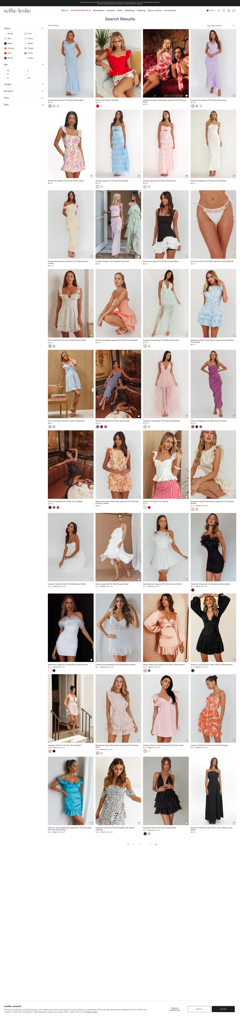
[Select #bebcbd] (54, 346)
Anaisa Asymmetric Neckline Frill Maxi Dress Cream (68, 262)
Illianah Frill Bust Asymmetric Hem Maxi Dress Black (211, 829)
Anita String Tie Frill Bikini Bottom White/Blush (212, 261)
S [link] (27, 70)
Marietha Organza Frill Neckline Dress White (68, 665)
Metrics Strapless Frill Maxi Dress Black (65, 501)
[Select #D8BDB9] (196, 509)
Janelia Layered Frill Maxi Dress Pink (159, 181)
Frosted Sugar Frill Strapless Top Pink (112, 261)
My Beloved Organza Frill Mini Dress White (162, 584)
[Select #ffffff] (196, 590)
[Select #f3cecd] (101, 187)
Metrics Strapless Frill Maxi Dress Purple (208, 421)
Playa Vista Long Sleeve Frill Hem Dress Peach (164, 665)
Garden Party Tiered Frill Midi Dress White (67, 584)
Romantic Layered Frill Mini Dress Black (161, 261)
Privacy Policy (92, 1012)
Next (156, 844)
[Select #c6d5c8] (145, 346)
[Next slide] (92, 63)
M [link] (8, 74)
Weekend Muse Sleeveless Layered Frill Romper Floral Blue (212, 341)
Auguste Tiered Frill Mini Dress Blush (64, 745)
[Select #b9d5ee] (97, 187)
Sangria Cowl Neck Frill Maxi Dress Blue (66, 100)
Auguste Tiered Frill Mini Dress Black (159, 828)
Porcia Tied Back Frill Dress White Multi (66, 181)
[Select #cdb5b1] (50, 751)
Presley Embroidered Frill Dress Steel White (116, 665)
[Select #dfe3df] (101, 106)
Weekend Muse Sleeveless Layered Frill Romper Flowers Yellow (117, 502)
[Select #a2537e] (105, 426)
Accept (223, 1009)
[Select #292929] (192, 590)
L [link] (27, 74)
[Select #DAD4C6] (192, 509)
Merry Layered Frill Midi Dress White (112, 584)
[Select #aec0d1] (50, 106)
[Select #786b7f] (97, 426)
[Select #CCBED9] (54, 106)
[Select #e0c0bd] (149, 346)
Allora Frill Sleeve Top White (155, 501)
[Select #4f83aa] (149, 670)
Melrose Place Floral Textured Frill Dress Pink (163, 745)
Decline (199, 1009)
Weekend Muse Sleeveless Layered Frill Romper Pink (117, 746)
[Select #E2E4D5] (149, 751)
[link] (13, 34)
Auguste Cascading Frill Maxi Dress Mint (161, 340)
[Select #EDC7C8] (145, 751)
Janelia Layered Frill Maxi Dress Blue (112, 181)
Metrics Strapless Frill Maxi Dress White (208, 181)
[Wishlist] (223, 10)
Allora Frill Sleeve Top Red (107, 100)
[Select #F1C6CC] (58, 106)
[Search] (219, 10)
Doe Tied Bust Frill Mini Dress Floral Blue (66, 421)
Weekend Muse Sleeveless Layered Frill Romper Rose (164, 101)
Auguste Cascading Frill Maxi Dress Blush (161, 421)
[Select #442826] (101, 426)
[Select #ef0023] (97, 106)
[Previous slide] (50, 63)
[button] (23, 28)
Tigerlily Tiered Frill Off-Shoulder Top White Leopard (115, 829)
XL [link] (8, 78)
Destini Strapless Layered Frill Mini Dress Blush (117, 340)
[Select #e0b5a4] (145, 670)
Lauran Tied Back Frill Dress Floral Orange (209, 745)
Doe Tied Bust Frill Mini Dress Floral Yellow (67, 340)
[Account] (228, 10)
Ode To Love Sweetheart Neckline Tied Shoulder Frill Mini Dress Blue (70, 829)
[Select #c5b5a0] (50, 346)
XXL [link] (29, 78)
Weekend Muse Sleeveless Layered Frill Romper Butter (212, 502)
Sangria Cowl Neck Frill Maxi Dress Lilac (208, 100)
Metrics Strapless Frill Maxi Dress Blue (113, 421)
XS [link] (8, 70)
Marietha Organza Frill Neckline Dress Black (210, 584)
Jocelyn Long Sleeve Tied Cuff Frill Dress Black (212, 665)
